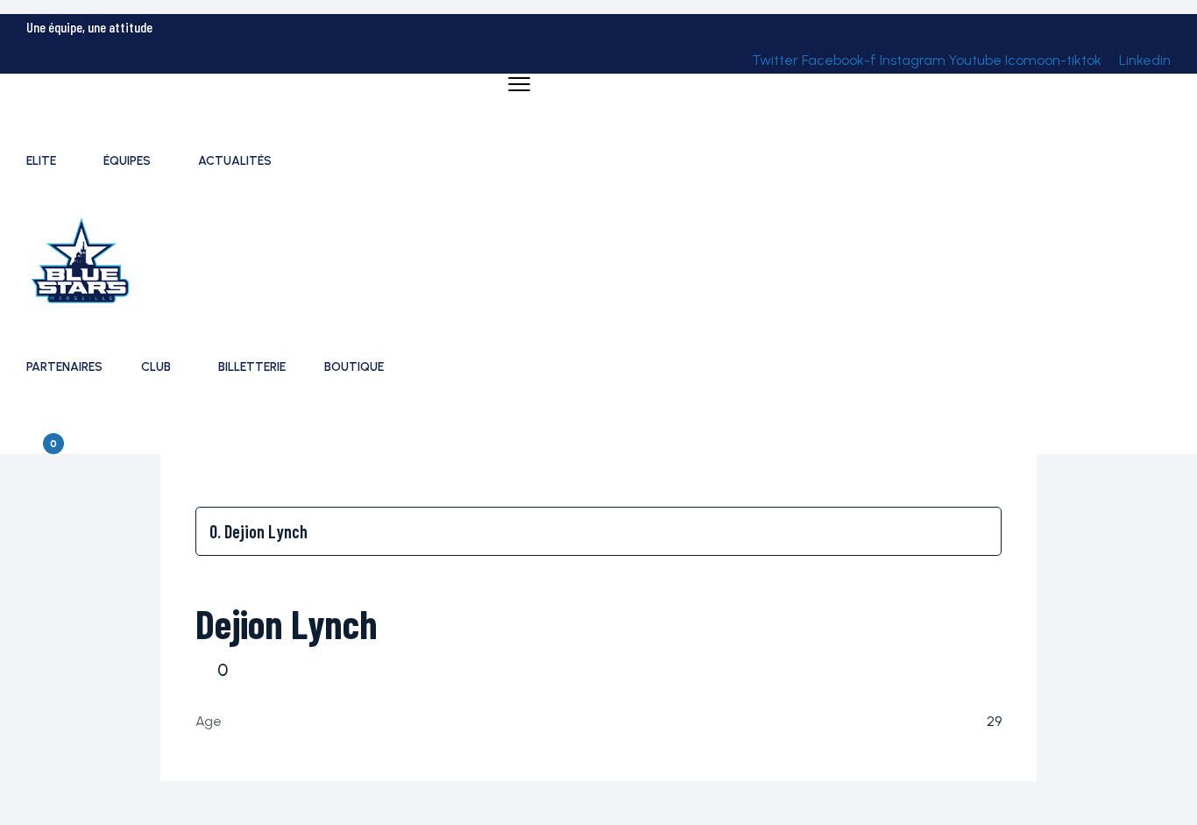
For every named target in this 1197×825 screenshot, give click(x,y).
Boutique (354, 366)
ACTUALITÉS (235, 160)
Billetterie (252, 366)
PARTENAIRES (64, 366)
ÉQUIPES (127, 160)
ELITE (41, 160)
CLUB (156, 366)
